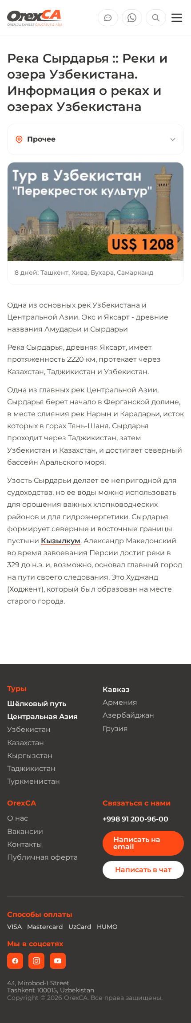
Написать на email (136, 843)
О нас (17, 818)
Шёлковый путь (36, 703)
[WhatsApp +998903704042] (132, 17)
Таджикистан (31, 768)
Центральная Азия (42, 716)
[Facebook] (15, 961)
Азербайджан (128, 715)
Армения (120, 702)
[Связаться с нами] (108, 17)
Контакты (24, 844)
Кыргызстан (29, 755)
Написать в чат (143, 869)
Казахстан (25, 743)
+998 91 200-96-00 (135, 819)
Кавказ (116, 689)
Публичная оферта (42, 857)
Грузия (115, 728)
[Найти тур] (156, 17)
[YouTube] (58, 961)
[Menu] (177, 18)
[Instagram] (36, 961)
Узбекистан (29, 729)
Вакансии (25, 831)
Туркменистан (33, 781)
